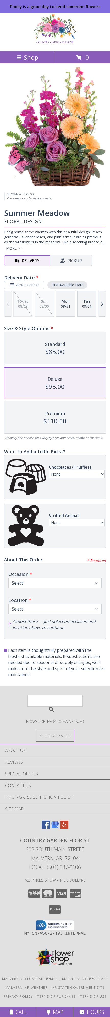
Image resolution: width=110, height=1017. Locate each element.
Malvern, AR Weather (26, 987)
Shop (31, 57)
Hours (94, 1012)
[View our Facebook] (46, 827)
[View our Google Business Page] (55, 827)
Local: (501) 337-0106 (55, 867)
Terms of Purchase (56, 996)
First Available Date (67, 284)
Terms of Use (93, 996)
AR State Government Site (78, 987)
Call (20, 1012)
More (11, 248)
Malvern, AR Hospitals (85, 978)
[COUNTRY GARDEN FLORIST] (55, 43)
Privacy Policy (18, 996)
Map (56, 1012)
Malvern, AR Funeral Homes (30, 978)
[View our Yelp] (64, 827)
